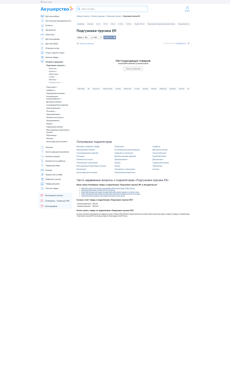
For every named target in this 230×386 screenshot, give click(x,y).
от (82, 37)
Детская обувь (52, 43)
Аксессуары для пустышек (57, 142)
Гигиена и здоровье (54, 62)
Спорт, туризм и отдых (55, 53)
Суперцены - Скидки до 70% (57, 201)
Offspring (163, 89)
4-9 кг (113, 24)
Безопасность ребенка (55, 161)
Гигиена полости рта (55, 117)
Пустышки (51, 111)
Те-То (189, 89)
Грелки (117, 166)
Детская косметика (54, 102)
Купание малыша (53, 156)
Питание (49, 147)
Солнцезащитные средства (57, 105)
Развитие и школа (53, 179)
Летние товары (52, 188)
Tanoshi (181, 89)
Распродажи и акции (54, 195)
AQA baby (53, 80)
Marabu (145, 89)
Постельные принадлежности (58, 21)
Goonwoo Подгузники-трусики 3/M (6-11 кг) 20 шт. (98, 190)
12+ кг (98, 24)
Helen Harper (54, 74)
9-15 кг (128, 24)
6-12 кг (120, 24)
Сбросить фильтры (87, 44)
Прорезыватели (53, 121)
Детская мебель (52, 16)
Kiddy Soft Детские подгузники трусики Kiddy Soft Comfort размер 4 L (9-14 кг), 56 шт (110, 192)
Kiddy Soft (53, 68)
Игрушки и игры (52, 48)
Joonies (118, 89)
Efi (89, 89)
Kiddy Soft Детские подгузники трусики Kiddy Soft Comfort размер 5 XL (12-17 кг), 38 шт (110, 194)
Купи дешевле (51, 206)
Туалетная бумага (53, 114)
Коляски (49, 25)
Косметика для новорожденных (127, 150)
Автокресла (51, 30)
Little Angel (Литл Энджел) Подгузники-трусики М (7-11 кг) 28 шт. (103, 196)
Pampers (173, 89)
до (91, 37)
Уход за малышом (53, 108)
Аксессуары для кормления (57, 152)
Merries (153, 89)
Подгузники (52, 87)
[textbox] (112, 9)
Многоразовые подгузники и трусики (91, 166)
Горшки (49, 124)
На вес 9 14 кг (139, 24)
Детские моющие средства (125, 156)
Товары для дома (53, 184)
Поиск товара (78, 9)
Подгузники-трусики (56, 65)
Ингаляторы (81, 169)
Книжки (49, 170)
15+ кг (106, 24)
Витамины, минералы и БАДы (88, 146)
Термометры (51, 135)
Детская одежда (53, 39)
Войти (187, 11)
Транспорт (50, 34)
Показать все (55, 82)
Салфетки (51, 90)
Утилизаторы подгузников (87, 163)
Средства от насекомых (124, 153)
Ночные (90, 24)
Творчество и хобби (54, 175)
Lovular (52, 77)
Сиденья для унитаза (54, 127)
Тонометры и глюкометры (125, 169)
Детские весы (157, 159)
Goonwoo (53, 71)
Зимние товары (52, 57)
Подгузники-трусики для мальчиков (161, 24)
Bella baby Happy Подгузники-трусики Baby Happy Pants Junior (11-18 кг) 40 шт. (108, 188)
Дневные (81, 24)
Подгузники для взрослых (125, 172)
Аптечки (50, 138)
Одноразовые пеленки (55, 93)
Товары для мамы (53, 165)
